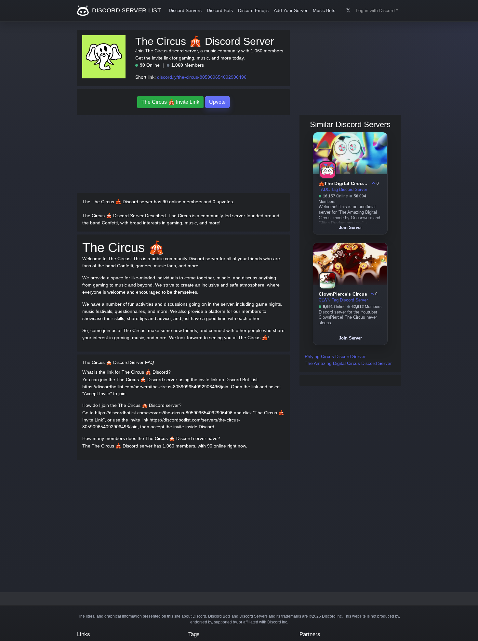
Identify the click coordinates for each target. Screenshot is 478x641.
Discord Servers (185, 10)
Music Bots (324, 10)
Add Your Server (291, 10)
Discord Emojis (253, 10)
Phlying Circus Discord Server (335, 356)
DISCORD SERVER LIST (125, 10)
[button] (377, 11)
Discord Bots (220, 10)
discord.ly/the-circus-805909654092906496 (201, 77)
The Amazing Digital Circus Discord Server (348, 363)
